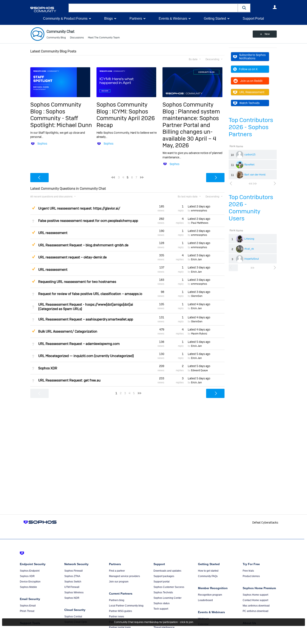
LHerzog (249, 238)
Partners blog (116, 600)
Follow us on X (248, 69)
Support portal (162, 581)
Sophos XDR (47, 368)
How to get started (208, 570)
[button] (244, 8)
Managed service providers (124, 576)
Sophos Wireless (74, 592)
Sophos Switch (72, 581)
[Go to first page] (250, 184)
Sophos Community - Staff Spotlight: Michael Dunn (61, 118)
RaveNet (249, 164)
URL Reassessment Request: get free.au (69, 380)
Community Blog (56, 37)
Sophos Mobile (28, 587)
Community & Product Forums (65, 18)
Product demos (251, 576)
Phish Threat (27, 611)
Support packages (164, 576)
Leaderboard (205, 600)
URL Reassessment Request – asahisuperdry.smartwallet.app (85, 319)
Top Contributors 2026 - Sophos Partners (251, 127)
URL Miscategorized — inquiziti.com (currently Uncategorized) (86, 356)
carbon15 (249, 154)
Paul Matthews (199, 223)
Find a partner (117, 570)
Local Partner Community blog (126, 605)
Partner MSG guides (120, 611)
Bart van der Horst (255, 174)
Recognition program (210, 594)
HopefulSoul (251, 259)
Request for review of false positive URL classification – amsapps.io (90, 294)
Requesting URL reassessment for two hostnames (77, 282)
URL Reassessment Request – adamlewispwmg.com (79, 344)
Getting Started (215, 18)
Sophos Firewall (73, 570)
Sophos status (162, 603)
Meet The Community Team (104, 37)
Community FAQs (208, 576)
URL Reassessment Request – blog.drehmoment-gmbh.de (83, 245)
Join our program (118, 581)
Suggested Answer (33, 208)
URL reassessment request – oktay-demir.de (72, 257)
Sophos (42, 143)
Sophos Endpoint (29, 570)
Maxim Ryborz (199, 333)
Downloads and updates (167, 570)
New (267, 34)
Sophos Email (28, 605)
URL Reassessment (251, 92)
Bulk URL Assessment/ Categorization (67, 331)
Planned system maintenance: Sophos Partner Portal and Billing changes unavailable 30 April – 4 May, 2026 (191, 128)
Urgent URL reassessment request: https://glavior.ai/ (79, 208)
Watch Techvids (249, 103)
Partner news (116, 616)
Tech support (161, 608)
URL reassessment (52, 233)
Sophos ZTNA (72, 576)
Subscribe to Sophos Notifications (252, 56)
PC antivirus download (255, 611)
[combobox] (153, 8)
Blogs (108, 18)
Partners (135, 18)
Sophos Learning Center (167, 597)
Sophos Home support (255, 594)
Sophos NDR (71, 597)
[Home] (48, 9)
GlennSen (196, 296)
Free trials (248, 570)
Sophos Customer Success (169, 587)
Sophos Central (73, 616)
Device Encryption (30, 581)
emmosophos (199, 210)
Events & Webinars (173, 18)
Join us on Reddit (251, 81)
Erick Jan (196, 259)
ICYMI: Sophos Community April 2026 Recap (125, 118)
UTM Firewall (71, 587)
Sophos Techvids (163, 592)
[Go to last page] (255, 184)
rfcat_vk (249, 248)
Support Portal (253, 18)
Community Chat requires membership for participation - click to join (153, 622)
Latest (199, 206)
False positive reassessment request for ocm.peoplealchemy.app (88, 221)
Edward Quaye (199, 370)
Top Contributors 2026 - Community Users (251, 207)
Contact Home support (255, 600)
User (275, 7)
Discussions (77, 37)
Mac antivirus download (256, 605)
